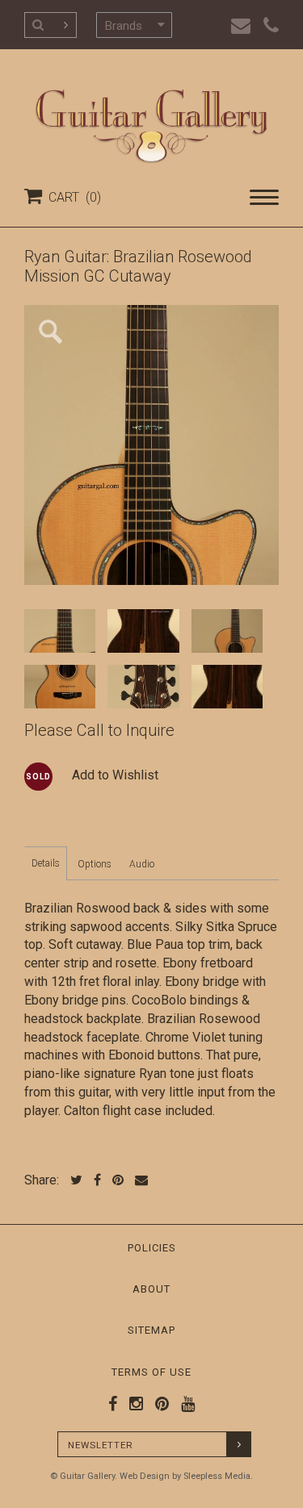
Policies (152, 1248)
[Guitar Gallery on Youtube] (184, 1404)
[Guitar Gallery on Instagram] (132, 1404)
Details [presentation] (46, 863)
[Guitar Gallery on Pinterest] (158, 1404)
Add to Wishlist (115, 775)
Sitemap (151, 1330)
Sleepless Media (216, 1476)
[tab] (45, 863)
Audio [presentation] (141, 864)
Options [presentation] (95, 864)
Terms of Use (151, 1372)
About (151, 1289)
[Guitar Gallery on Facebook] (113, 1404)
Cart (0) (71, 197)
